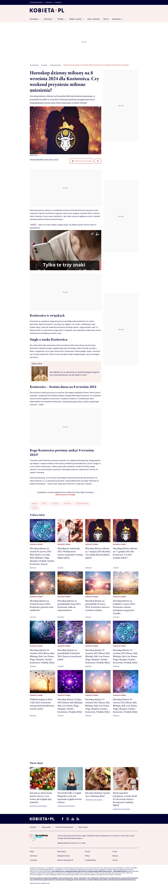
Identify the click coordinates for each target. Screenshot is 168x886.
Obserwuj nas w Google (83, 161)
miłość (44, 503)
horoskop (55, 503)
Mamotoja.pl (61, 851)
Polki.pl (87, 856)
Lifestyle (34, 508)
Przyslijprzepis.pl (90, 860)
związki (34, 503)
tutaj (48, 883)
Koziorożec (67, 503)
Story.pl (115, 860)
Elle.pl (32, 851)
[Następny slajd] (137, 778)
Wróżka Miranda (82, 503)
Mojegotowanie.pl (63, 856)
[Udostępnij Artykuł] (98, 161)
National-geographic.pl (65, 860)
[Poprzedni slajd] (30, 778)
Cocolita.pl (33, 860)
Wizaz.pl (115, 856)
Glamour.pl (33, 856)
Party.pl (87, 851)
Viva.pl (114, 851)
